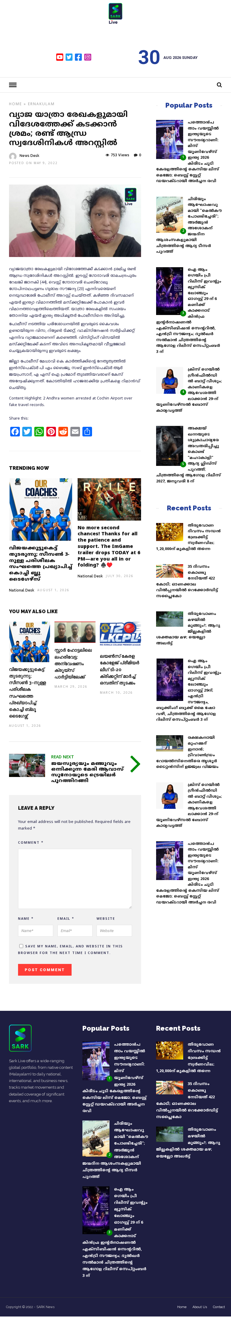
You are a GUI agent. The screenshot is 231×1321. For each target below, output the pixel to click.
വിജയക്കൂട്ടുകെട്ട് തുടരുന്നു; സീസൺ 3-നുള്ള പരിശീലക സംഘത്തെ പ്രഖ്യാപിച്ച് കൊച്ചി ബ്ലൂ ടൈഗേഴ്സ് (40, 564)
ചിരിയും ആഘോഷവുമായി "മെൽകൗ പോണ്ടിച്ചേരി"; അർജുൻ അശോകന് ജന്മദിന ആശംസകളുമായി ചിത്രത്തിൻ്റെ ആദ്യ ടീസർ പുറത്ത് (115, 1150)
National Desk (21, 590)
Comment (31, 843)
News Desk (29, 156)
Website (106, 919)
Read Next (62, 757)
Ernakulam (41, 104)
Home (15, 104)
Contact (219, 1307)
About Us (199, 1307)
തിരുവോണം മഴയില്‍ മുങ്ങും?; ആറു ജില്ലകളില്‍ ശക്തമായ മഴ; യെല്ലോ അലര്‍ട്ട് (188, 1143)
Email (65, 919)
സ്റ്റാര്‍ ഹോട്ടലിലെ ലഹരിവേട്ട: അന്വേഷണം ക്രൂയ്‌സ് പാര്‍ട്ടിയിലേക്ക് (73, 663)
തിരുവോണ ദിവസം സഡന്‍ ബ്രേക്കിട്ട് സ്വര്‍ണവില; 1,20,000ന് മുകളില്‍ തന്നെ (188, 537)
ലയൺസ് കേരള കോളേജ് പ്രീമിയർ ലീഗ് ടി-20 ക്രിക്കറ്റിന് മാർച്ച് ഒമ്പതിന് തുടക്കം (119, 669)
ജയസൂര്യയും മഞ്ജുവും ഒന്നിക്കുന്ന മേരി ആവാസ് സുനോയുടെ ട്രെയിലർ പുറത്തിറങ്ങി (87, 772)
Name (26, 919)
